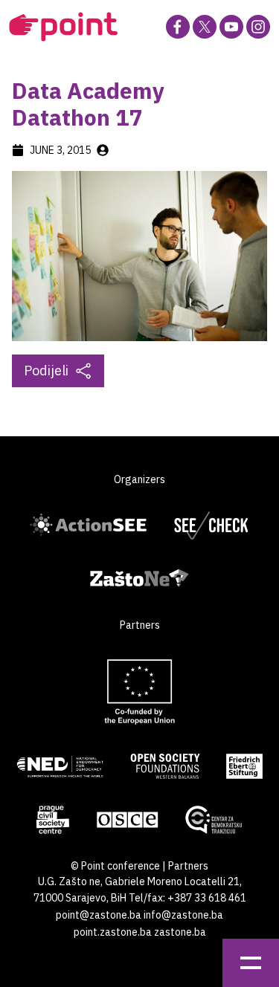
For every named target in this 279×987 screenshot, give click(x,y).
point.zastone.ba (113, 932)
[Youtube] (231, 27)
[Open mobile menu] (250, 963)
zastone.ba (180, 932)
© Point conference (115, 866)
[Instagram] (258, 27)
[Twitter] (205, 27)
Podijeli (46, 370)
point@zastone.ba (98, 915)
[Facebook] (178, 27)
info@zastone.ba (183, 915)
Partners (188, 866)
